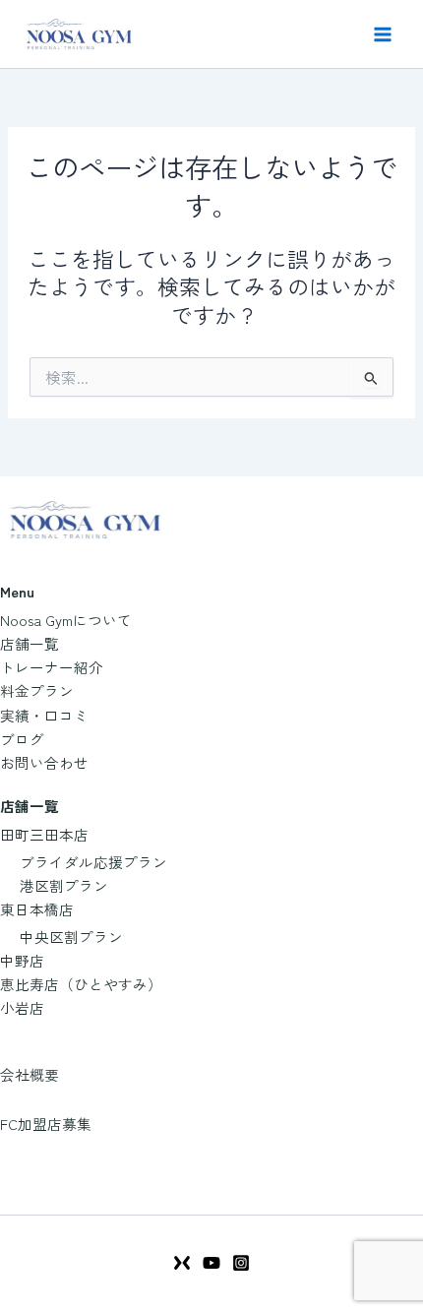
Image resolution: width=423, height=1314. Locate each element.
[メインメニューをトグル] (382, 34)
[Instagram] (241, 1263)
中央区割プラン (71, 936)
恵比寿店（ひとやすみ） (81, 983)
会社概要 (29, 1074)
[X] (182, 1263)
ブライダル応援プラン (93, 861)
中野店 (22, 960)
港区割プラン (64, 885)
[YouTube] (211, 1263)
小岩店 (22, 1007)
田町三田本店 (44, 834)
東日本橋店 (37, 909)
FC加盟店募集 (45, 1123)
